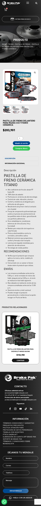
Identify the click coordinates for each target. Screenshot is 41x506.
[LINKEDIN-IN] (31, 408)
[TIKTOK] (25, 408)
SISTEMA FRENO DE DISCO (23, 19)
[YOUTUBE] (20, 408)
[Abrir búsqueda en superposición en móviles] (36, 3)
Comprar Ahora (21, 148)
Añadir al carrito (21, 143)
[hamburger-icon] (27, 3)
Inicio (4, 44)
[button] (12, 23)
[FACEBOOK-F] (10, 408)
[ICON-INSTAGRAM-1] (15, 408)
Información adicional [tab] (15, 163)
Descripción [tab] (10, 158)
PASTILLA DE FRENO (22, 44)
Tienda (11, 44)
